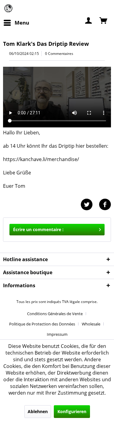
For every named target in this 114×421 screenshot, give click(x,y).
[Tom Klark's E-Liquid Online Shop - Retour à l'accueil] (8, 8)
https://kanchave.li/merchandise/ (41, 159)
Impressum (57, 334)
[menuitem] (16, 23)
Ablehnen (38, 411)
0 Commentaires (59, 53)
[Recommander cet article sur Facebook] (105, 204)
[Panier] (104, 20)
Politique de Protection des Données (42, 324)
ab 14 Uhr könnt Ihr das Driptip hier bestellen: (56, 146)
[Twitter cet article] (90, 204)
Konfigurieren (71, 411)
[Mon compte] (89, 20)
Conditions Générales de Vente (55, 313)
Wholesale (91, 324)
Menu (22, 22)
